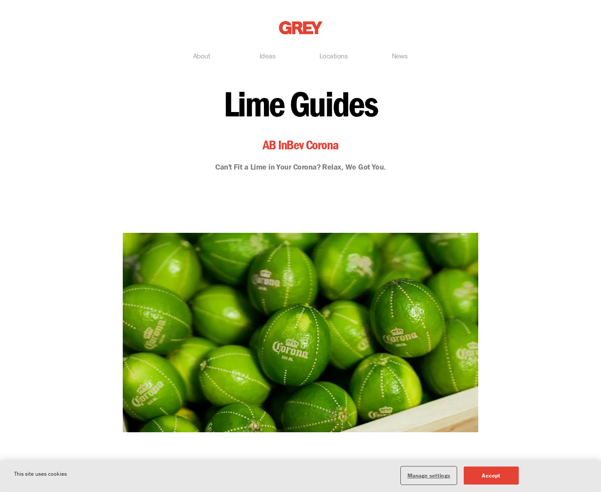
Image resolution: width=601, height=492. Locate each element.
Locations (333, 56)
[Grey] (300, 28)
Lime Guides (300, 104)
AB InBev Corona (300, 145)
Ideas (267, 56)
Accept (491, 475)
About (201, 56)
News (400, 56)
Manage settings (428, 475)
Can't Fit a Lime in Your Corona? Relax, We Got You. (300, 167)
